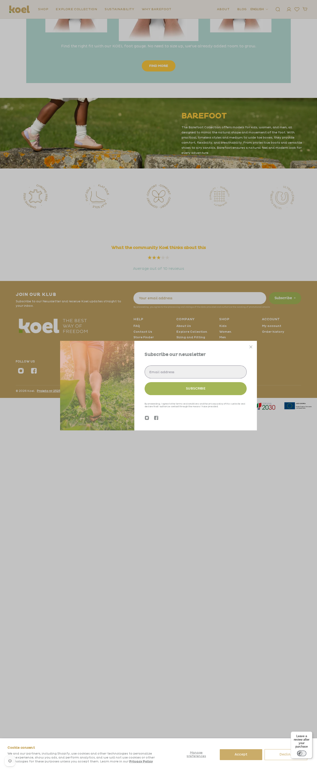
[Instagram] (147, 418)
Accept (241, 754)
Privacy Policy (141, 761)
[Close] (251, 347)
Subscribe (195, 388)
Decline (286, 754)
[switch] (301, 753)
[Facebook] (156, 418)
